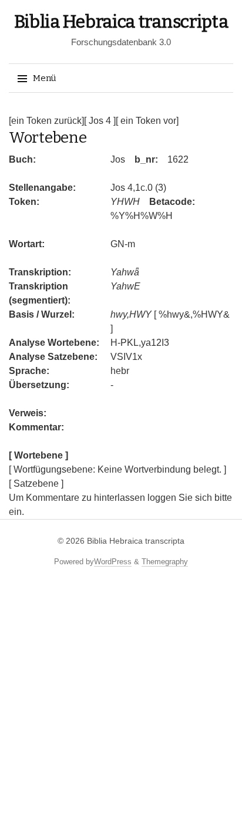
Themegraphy (165, 561)
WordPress (113, 561)
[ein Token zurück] (46, 121)
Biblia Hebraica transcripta (121, 21)
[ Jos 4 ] (100, 121)
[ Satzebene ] (36, 484)
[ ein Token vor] (147, 121)
